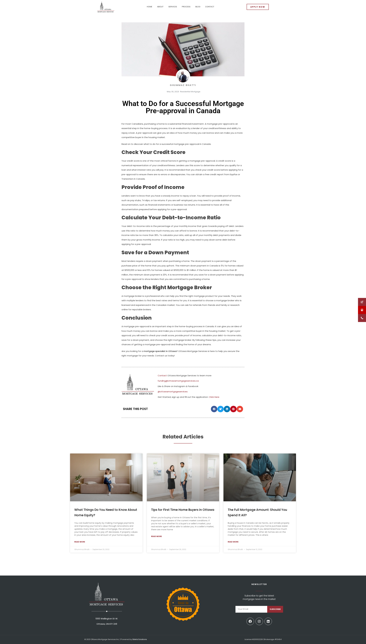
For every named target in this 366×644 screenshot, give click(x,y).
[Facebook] (250, 621)
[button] (214, 409)
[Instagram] (259, 621)
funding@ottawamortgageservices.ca (178, 380)
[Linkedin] (268, 621)
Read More (79, 542)
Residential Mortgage (190, 91)
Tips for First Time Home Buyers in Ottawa (182, 510)
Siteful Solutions (139, 639)
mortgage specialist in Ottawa (160, 351)
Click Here (214, 396)
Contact (162, 375)
